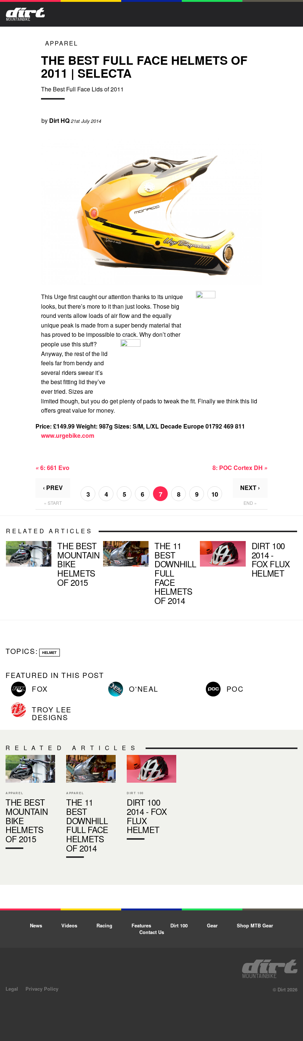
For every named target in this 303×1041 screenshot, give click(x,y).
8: (240, 467)
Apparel (61, 43)
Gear (212, 925)
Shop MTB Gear (255, 925)
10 (214, 494)
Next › (250, 487)
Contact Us (151, 932)
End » (250, 503)
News (36, 925)
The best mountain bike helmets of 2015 (51, 565)
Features (141, 925)
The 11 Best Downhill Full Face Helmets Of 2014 (148, 574)
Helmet (49, 652)
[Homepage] (269, 966)
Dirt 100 (179, 925)
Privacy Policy (41, 988)
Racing (104, 925)
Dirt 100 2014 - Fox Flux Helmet (245, 561)
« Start (53, 503)
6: (52, 467)
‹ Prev (53, 487)
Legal (12, 988)
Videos (69, 925)
